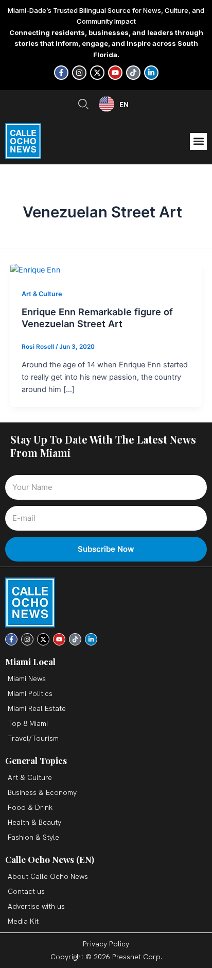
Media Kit (23, 921)
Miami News (27, 678)
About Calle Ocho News (48, 876)
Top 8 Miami (28, 723)
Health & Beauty (34, 822)
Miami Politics (30, 693)
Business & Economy (42, 792)
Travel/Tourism (33, 738)
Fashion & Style (33, 837)
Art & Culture (42, 294)
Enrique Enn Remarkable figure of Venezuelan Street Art (97, 318)
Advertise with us (36, 906)
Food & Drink (30, 807)
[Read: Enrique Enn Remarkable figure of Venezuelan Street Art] (35, 269)
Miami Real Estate (37, 708)
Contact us (26, 891)
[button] (198, 141)
